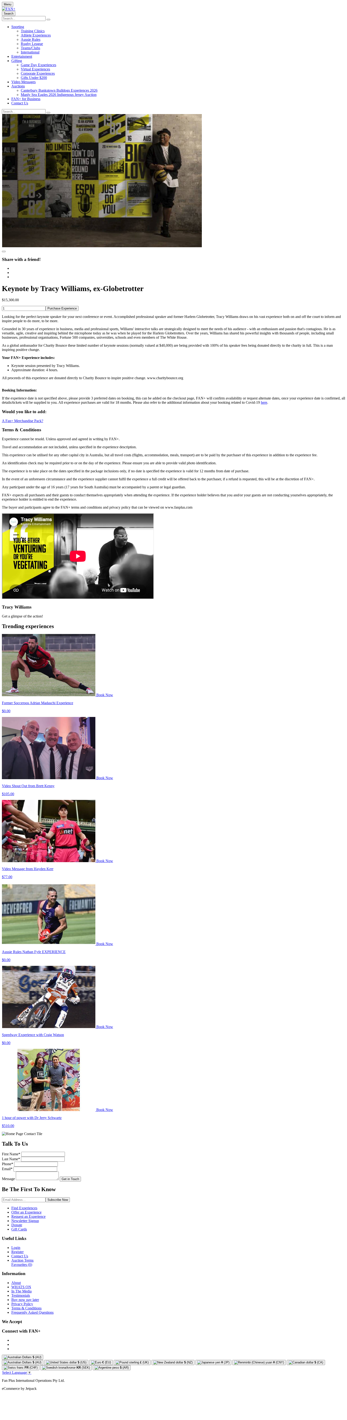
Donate (16, 1225)
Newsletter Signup (25, 1221)
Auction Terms (22, 1260)
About (16, 1283)
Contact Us (19, 103)
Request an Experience (28, 1216)
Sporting (17, 27)
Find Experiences (24, 1208)
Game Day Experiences (38, 65)
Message (8, 1179)
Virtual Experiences (35, 69)
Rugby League (32, 44)
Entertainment (21, 56)
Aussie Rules (30, 39)
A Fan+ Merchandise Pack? (22, 421)
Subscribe (57, 1200)
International (30, 52)
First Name (11, 1154)
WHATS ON (21, 1287)
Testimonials (20, 1295)
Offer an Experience (26, 1212)
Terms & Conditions (26, 1308)
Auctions (18, 86)
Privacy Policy (22, 1304)
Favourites (21, 1265)
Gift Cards (19, 1229)
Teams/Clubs (30, 48)
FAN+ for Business (25, 99)
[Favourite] (4, 251)
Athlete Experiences (36, 35)
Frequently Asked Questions (32, 1312)
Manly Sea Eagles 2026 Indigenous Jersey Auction (59, 95)
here (264, 402)
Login (15, 1248)
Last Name (11, 1159)
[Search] (48, 19)
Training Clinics (33, 31)
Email (7, 1169)
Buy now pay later (25, 1300)
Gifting (16, 61)
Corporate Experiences (38, 73)
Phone (7, 1164)
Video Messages (23, 82)
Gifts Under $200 (34, 78)
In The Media (21, 1291)
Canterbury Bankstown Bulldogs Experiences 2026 (59, 90)
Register (17, 1252)
